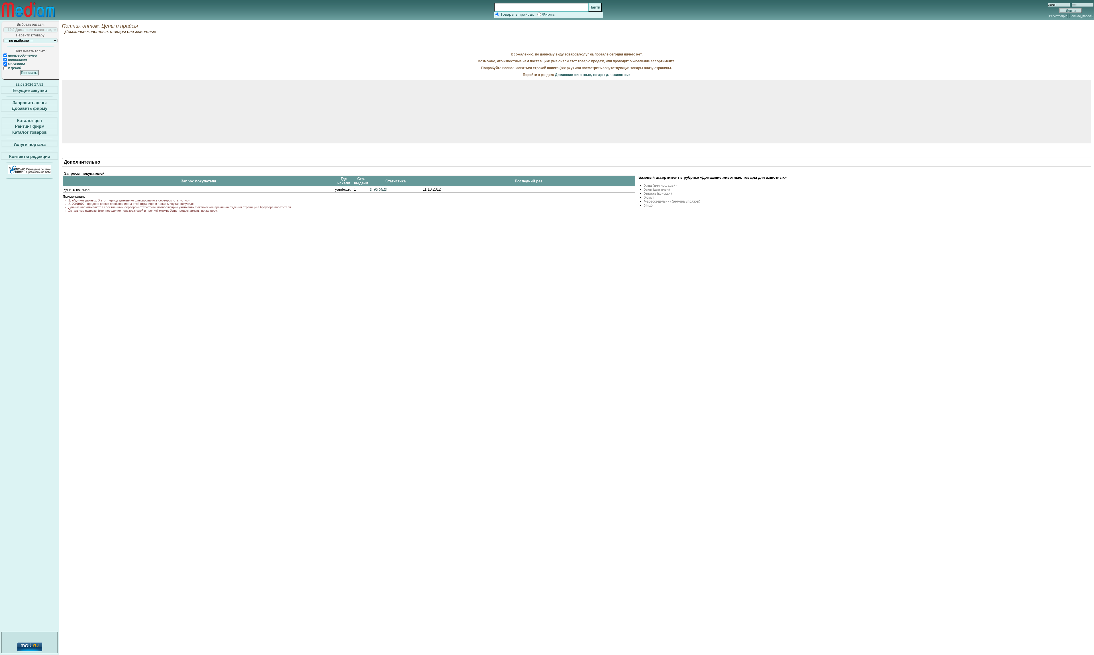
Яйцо (648, 205)
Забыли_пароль (1081, 16)
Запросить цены (30, 102)
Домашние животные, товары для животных (592, 75)
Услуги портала (29, 144)
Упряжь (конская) (658, 193)
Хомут (649, 197)
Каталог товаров (29, 132)
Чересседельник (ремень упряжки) (672, 201)
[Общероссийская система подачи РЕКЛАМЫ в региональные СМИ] (29, 172)
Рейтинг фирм (29, 126)
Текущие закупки (29, 90)
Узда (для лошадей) (660, 186)
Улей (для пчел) (657, 189)
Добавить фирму (29, 108)
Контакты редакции (29, 156)
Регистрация (1058, 16)
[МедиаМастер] (28, 18)
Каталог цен (29, 120)
